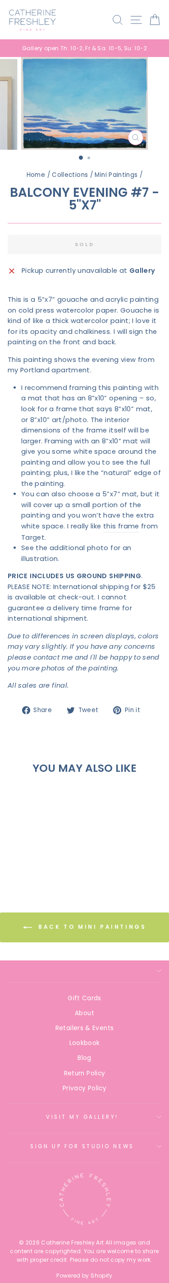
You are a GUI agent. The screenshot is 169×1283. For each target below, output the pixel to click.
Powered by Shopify (84, 1275)
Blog (84, 1058)
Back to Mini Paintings (91, 927)
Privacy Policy (84, 1088)
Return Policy (84, 1073)
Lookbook (84, 1043)
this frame (121, 526)
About (84, 1013)
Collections (70, 175)
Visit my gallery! (82, 1117)
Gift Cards (84, 998)
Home (36, 175)
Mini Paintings (116, 175)
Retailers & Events (84, 1028)
